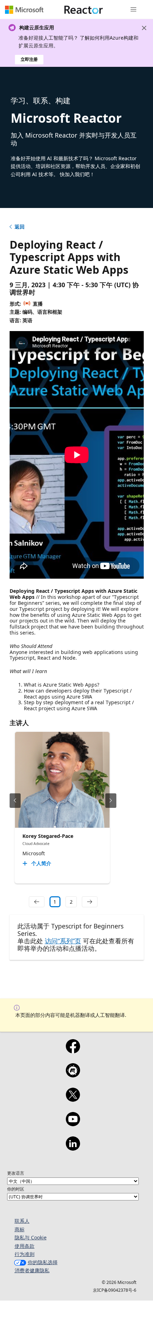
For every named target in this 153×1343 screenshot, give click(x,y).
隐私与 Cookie (31, 1237)
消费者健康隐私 (32, 1270)
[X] (73, 1099)
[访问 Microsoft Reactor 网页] (83, 9)
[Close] (144, 28)
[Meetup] (73, 1075)
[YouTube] (73, 1123)
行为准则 (25, 1254)
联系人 (22, 1220)
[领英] (73, 1148)
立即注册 (29, 59)
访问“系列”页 (63, 941)
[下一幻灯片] (110, 800)
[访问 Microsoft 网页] (24, 9)
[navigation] (36, 902)
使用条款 (25, 1246)
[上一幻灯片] (15, 800)
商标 (20, 1229)
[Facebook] (73, 1051)
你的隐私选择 (43, 1262)
